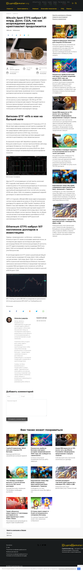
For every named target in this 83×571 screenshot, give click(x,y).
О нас (8, 547)
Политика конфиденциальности (16, 549)
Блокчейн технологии (49, 8)
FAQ (62, 8)
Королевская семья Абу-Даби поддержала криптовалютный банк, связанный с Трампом (63, 187)
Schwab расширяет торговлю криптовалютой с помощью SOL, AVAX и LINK (64, 221)
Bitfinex (9, 535)
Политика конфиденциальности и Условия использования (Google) (16, 555)
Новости (10, 8)
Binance (9, 533)
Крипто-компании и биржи (61, 15)
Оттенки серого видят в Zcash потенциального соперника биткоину (40, 513)
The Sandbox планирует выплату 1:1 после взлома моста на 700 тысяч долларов (64, 151)
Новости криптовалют (60, 17)
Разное (68, 8)
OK (79, 568)
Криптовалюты (22, 8)
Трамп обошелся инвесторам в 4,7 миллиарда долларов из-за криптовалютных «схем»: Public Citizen (17, 514)
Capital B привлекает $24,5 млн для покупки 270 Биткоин (63, 41)
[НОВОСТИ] (64, 37)
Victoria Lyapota (21, 318)
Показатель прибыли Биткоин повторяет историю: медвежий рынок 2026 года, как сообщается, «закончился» (63, 77)
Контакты (9, 545)
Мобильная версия (12, 552)
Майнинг (35, 8)
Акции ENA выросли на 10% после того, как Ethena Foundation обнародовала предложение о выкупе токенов (64, 114)
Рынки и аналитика (59, 19)
